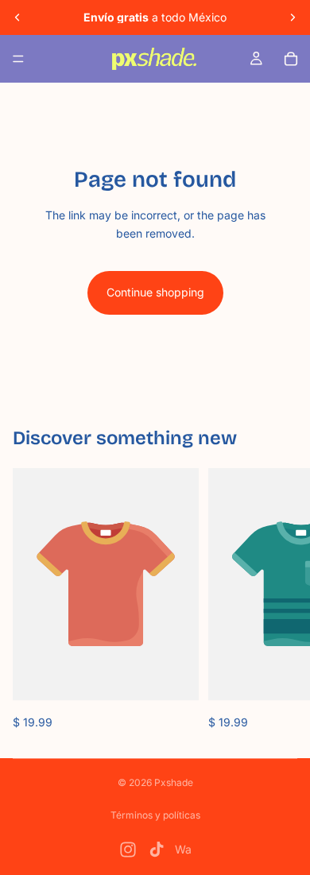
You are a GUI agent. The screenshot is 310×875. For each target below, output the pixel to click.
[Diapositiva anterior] (17, 17)
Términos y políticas (155, 815)
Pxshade (173, 782)
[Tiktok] (156, 849)
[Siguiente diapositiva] (292, 17)
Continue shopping (155, 292)
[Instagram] (128, 849)
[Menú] (18, 59)
